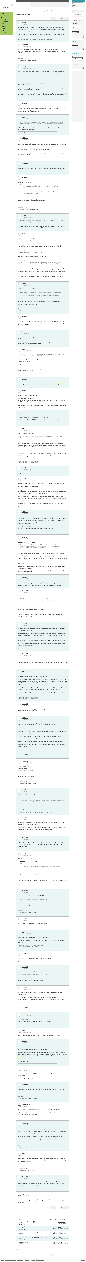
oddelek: (33, 1255)
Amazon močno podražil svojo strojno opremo (32, 1)
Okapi (23, 412)
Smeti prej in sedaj (24, 1242)
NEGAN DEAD (61, 1222)
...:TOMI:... (25, 66)
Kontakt (33, 1260)
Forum (2, 18)
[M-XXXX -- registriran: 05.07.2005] (19, 104)
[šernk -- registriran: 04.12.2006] (19, 429)
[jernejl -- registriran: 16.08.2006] (19, 234)
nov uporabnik (75, 31)
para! (23, 117)
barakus (24, 577)
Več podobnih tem (20, 1249)
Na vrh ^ (83, 1260)
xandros (20, 1243)
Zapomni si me (76, 20)
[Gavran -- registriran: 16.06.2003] (19, 23)
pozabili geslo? (75, 32)
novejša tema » (59, 1255)
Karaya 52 (25, 44)
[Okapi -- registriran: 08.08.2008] (19, 413)
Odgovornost (20, 1260)
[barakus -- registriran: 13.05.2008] (19, 578)
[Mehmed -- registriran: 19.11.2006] (19, 284)
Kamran (24, 1041)
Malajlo (60, 1242)
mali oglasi (5, 19)
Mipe (23, 1030)
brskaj (4, 28)
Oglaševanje (27, 1260)
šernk (23, 429)
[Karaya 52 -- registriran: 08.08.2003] (19, 45)
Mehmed (24, 283)
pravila (4, 32)
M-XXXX (24, 103)
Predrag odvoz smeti (24, 1227)
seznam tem (75, 45)
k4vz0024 (24, 332)
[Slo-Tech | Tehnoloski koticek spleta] (8, 6)
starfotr (59, 1227)
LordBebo (21, 1233)
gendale (20, 1238)
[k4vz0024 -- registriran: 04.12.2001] (19, 333)
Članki (2, 23)
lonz (19, 1228)
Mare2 (59, 1232)
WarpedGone (26, 1104)
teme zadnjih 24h (6, 21)
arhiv (4, 15)
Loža (24, 1224)
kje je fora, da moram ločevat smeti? (29, 1237)
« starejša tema (25, 1255)
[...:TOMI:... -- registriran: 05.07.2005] (19, 67)
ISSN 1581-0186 (40, 1260)
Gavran (24, 22)
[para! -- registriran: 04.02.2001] (19, 118)
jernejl (24, 233)
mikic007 (60, 1237)
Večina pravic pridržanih (10, 1260)
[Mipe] (19, 1031)
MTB (19, 1223)
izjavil (31, 182)
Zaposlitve (3, 26)
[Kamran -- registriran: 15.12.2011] (19, 1041)
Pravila (2, 1260)
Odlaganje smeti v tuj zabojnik (27, 1222)
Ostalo (2, 30)
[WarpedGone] (19, 1105)
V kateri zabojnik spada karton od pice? (29, 1232)
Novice (2, 13)
